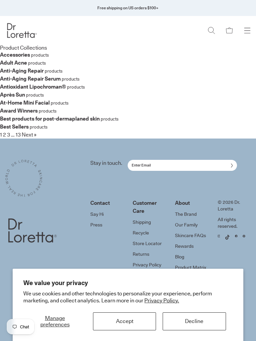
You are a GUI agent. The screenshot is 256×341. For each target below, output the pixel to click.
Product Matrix (190, 267)
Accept (124, 321)
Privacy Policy (147, 264)
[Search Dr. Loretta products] (211, 30)
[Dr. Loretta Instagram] (219, 236)
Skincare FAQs (190, 235)
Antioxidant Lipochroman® (33, 86)
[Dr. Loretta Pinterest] (244, 236)
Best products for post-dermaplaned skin (50, 118)
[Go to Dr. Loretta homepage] (25, 30)
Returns (141, 254)
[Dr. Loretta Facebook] (236, 236)
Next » (29, 134)
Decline (194, 321)
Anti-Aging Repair (22, 70)
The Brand (186, 214)
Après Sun (12, 94)
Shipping (142, 222)
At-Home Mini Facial (25, 102)
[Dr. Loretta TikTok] (227, 237)
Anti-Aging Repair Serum (30, 78)
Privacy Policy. (161, 300)
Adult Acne (13, 62)
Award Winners (19, 110)
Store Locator (147, 243)
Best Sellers (14, 126)
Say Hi (97, 214)
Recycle (141, 232)
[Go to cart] (229, 30)
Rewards (184, 246)
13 (18, 134)
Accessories (15, 54)
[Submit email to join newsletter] (230, 166)
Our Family (186, 224)
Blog (179, 256)
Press (96, 224)
